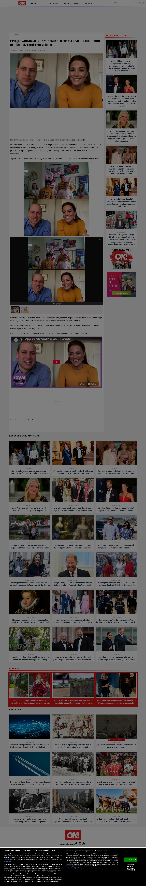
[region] (73, 866)
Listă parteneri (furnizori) (74, 868)
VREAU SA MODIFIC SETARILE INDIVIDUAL (130, 867)
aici (5, 876)
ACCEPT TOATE (130, 860)
